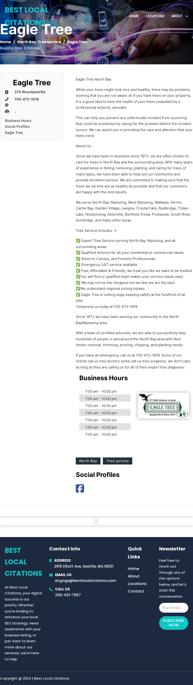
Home (134, 16)
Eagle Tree (14, 132)
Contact (136, 591)
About (134, 576)
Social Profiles (17, 126)
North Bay (26, 41)
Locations (155, 16)
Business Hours (18, 120)
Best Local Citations (27, 16)
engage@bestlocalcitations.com (85, 580)
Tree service (49, 41)
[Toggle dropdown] (186, 16)
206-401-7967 (68, 594)
